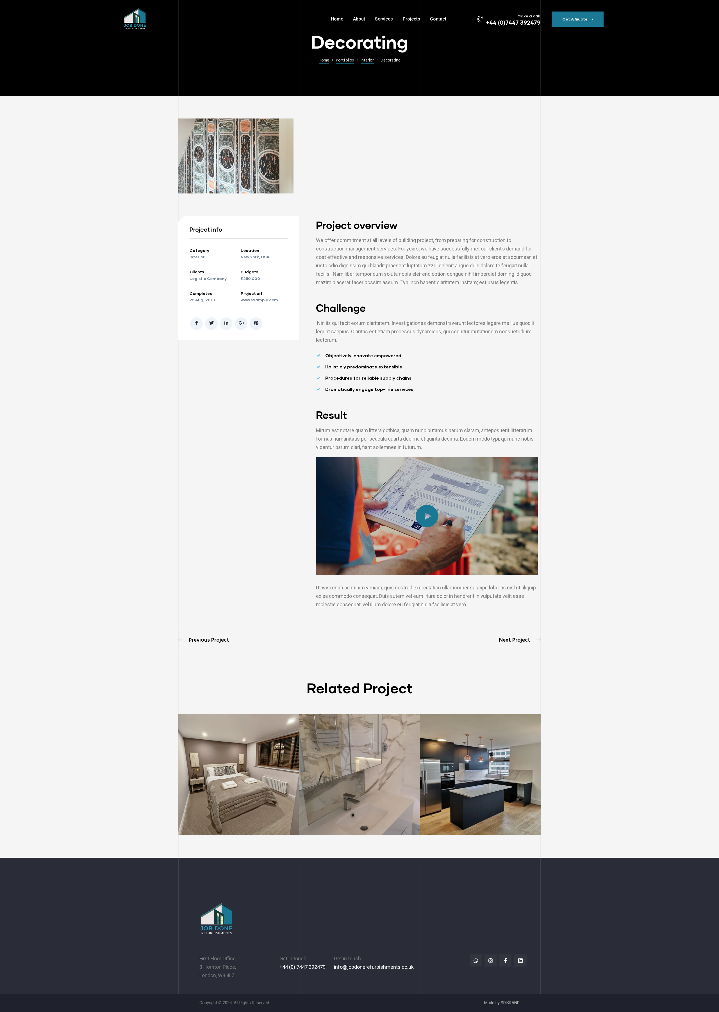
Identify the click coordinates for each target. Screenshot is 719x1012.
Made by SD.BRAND (502, 1002)
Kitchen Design (520, 640)
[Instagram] (490, 960)
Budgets (249, 271)
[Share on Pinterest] (256, 323)
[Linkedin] (520, 960)
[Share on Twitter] (211, 323)
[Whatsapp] (476, 960)
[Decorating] (235, 192)
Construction (472, 806)
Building (443, 806)
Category (199, 250)
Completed (201, 293)
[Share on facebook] (196, 323)
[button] (578, 19)
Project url (251, 293)
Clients (197, 271)
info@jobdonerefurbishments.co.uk (374, 967)
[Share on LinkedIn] (226, 323)
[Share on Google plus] (241, 323)
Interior (197, 256)
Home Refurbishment (203, 640)
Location (250, 250)
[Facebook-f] (505, 960)
